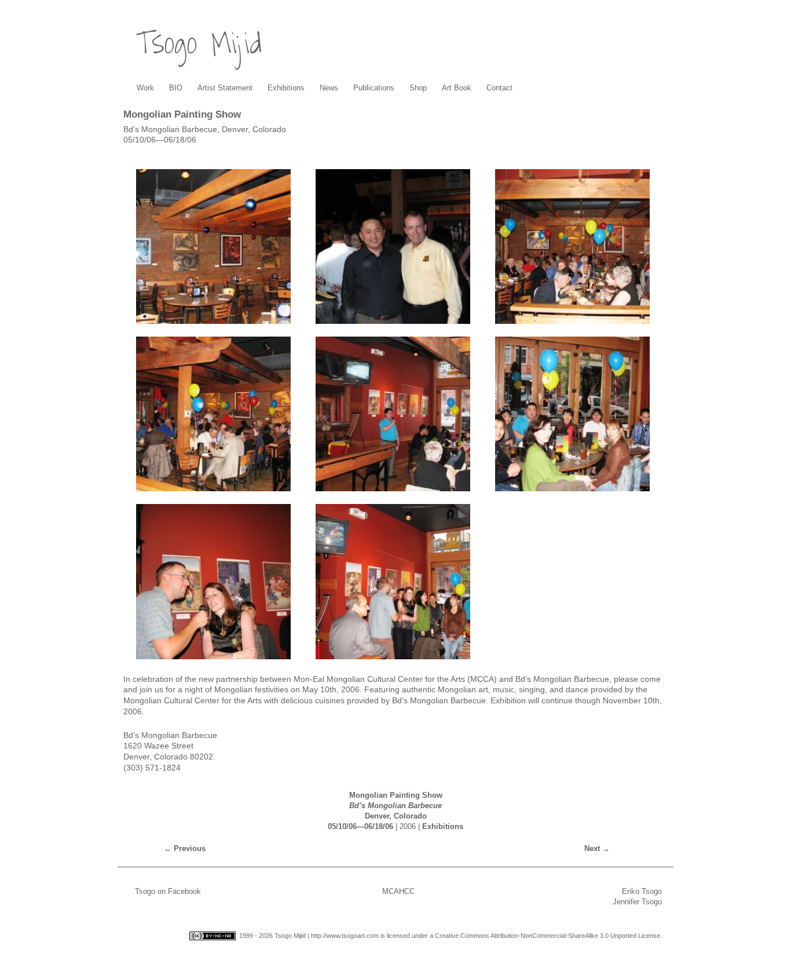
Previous (185, 848)
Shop (418, 87)
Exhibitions (286, 87)
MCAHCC (398, 891)
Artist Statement (224, 87)
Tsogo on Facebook (168, 891)
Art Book (456, 87)
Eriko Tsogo (642, 891)
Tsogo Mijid (199, 43)
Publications (373, 87)
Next (597, 848)
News (329, 87)
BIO (175, 87)
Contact (499, 87)
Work (145, 87)
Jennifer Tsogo (637, 901)
